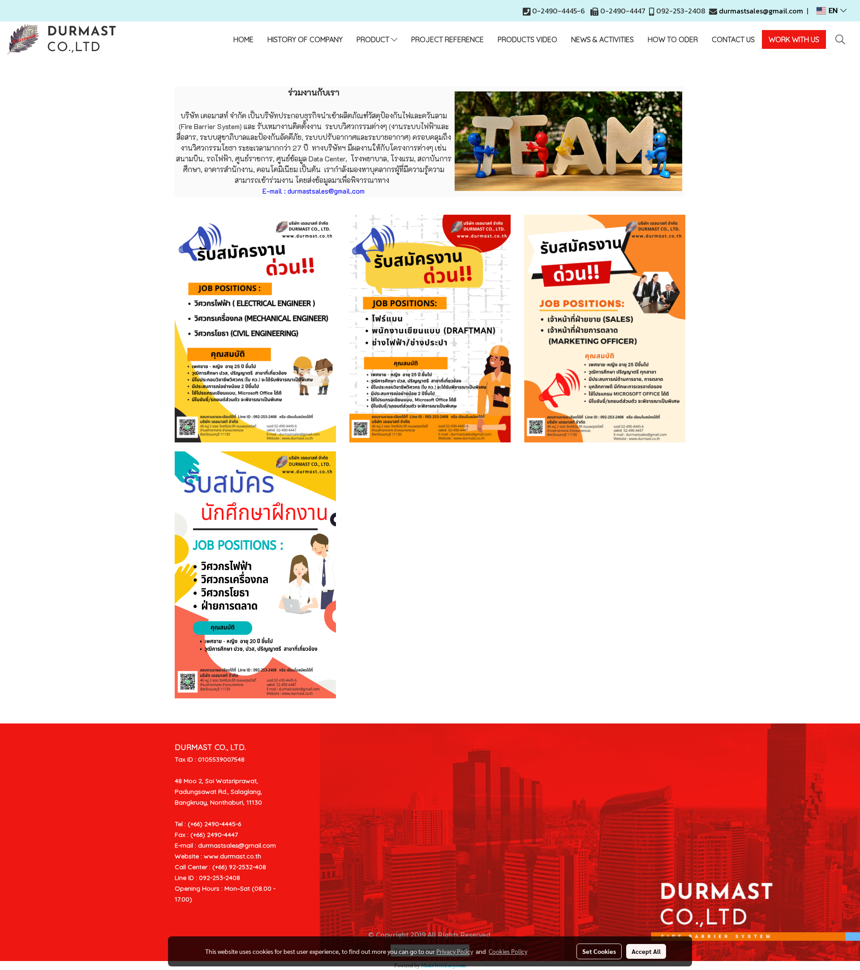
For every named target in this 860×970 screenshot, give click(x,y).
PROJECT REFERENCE (447, 39)
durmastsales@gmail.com (761, 10)
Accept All (646, 951)
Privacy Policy (454, 951)
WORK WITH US (794, 39)
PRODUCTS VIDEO (527, 39)
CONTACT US (733, 39)
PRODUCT (374, 39)
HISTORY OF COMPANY (305, 39)
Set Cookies (599, 951)
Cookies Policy (508, 951)
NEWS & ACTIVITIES (602, 39)
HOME (243, 39)
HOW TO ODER (673, 39)
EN (833, 10)
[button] (840, 39)
